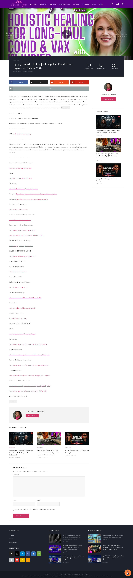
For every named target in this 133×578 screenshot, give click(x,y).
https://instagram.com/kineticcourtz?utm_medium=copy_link (36, 194)
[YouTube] (17, 560)
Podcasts (16, 61)
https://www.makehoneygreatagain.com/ (22, 256)
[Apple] (11, 560)
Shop (94, 4)
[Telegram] (22, 553)
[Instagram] (17, 553)
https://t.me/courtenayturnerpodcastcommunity (32, 199)
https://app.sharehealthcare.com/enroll (22, 308)
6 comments (105, 539)
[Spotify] (39, 553)
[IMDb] (22, 560)
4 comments (105, 562)
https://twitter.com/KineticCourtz (20, 178)
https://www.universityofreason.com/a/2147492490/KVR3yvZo (29, 375)
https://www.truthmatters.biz (18, 209)
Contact (76, 4)
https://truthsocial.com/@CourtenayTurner (23, 189)
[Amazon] (28, 560)
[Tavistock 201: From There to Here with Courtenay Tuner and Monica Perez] (94, 538)
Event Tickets (64, 4)
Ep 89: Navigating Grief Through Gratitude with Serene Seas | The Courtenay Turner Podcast (71, 537)
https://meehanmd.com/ (23, 134)
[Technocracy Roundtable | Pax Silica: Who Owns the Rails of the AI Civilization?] (108, 122)
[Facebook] (28, 553)
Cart (101, 4)
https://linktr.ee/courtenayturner (20, 220)
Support (86, 4)
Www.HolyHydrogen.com (17, 318)
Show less (13, 402)
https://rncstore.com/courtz (18, 287)
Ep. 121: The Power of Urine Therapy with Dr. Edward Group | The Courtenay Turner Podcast (72, 547)
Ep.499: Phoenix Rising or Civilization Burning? (77, 451)
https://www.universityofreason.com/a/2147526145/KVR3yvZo (29, 355)
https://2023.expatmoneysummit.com (21, 246)
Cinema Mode (114, 69)
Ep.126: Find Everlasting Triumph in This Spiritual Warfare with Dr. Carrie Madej (73, 558)
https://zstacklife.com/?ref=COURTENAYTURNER (26, 235)
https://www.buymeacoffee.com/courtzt (22, 230)
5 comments (105, 551)
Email (39, 500)
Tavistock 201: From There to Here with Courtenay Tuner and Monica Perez (113, 536)
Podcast (43, 4)
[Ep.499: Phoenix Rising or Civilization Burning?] (108, 170)
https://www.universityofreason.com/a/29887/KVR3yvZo (28, 344)
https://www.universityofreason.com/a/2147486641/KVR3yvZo (29, 365)
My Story (33, 4)
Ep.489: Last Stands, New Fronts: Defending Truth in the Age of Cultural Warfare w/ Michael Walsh (113, 547)
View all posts (32, 415)
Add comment (89, 69)
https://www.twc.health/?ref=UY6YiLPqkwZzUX (25, 298)
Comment (16, 474)
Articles (53, 4)
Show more (65, 108)
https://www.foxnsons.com (18, 272)
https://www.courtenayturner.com (20, 168)
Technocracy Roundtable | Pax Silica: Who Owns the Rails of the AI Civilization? (21, 452)
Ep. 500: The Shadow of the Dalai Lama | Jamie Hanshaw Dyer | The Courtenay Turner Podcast (48, 452)
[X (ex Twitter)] (11, 553)
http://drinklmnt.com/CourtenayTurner (22, 334)
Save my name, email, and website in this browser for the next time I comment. (35, 509)
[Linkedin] (33, 553)
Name (15, 500)
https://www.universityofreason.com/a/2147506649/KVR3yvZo (29, 386)
